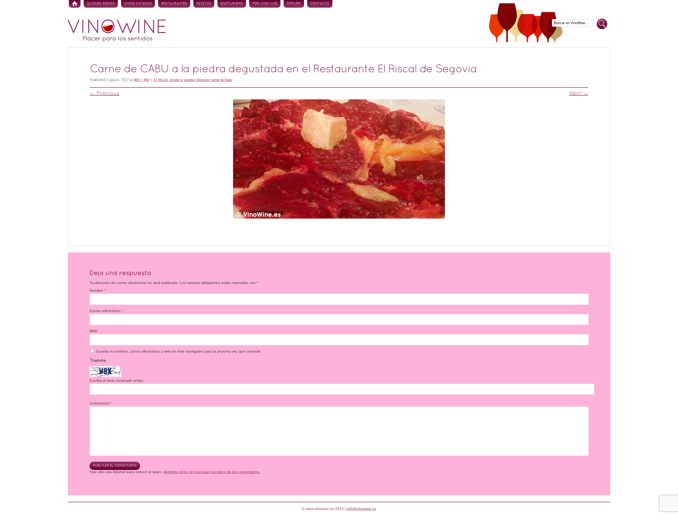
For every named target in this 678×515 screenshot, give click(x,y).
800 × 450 (141, 80)
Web (93, 331)
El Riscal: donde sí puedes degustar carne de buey (193, 80)
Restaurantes (174, 3)
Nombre (97, 290)
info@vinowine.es (361, 509)
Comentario (100, 403)
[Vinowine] (117, 40)
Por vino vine (264, 3)
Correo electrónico (106, 311)
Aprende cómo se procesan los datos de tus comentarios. (211, 472)
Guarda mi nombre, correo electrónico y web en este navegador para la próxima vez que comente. (179, 351)
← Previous (104, 93)
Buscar (602, 24)
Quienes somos (101, 3)
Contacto (319, 3)
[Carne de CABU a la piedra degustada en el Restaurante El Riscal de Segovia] (339, 159)
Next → (578, 93)
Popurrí (294, 3)
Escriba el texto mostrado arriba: (117, 380)
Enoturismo (232, 3)
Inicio (75, 4)
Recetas (204, 3)
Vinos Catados (138, 3)
